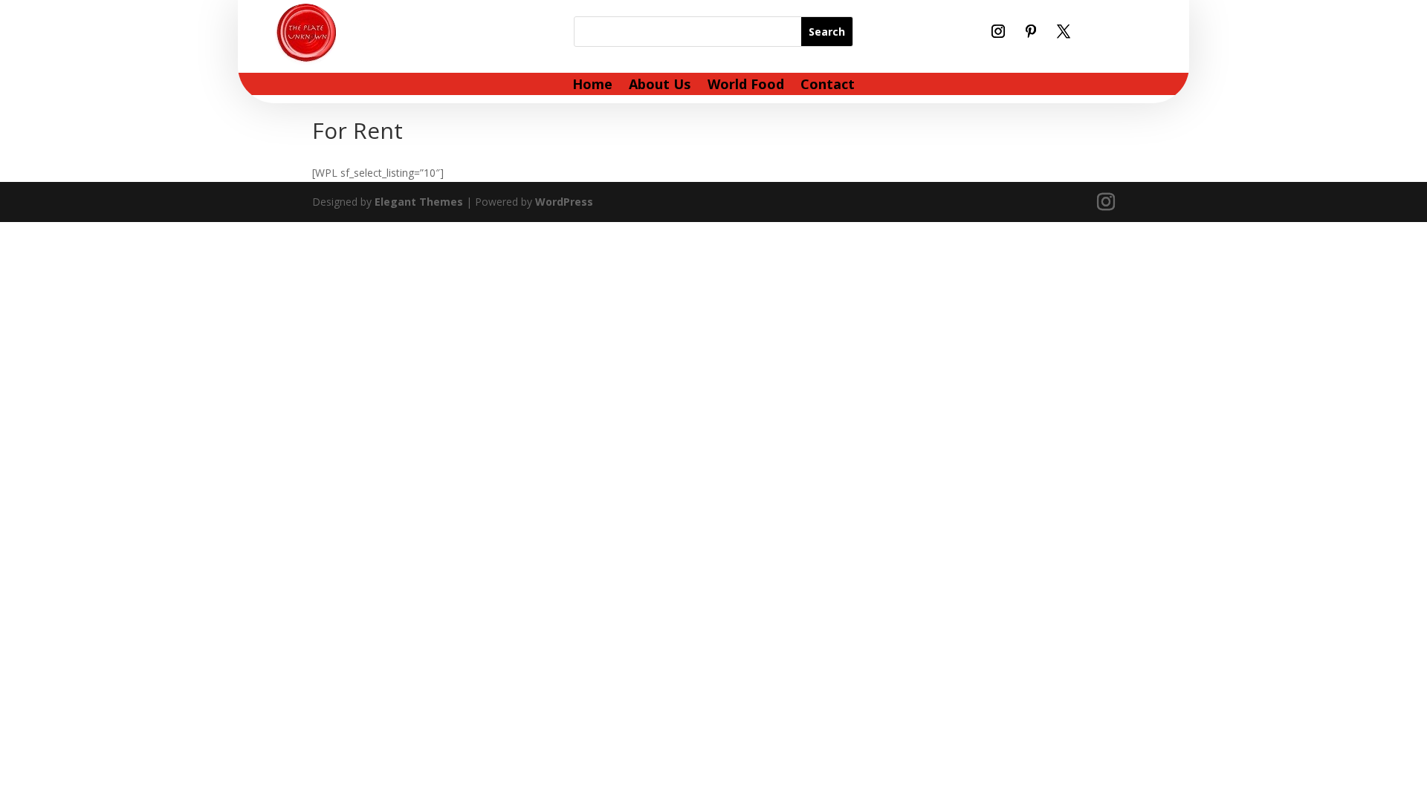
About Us (660, 86)
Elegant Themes (419, 202)
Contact (827, 86)
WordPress (564, 202)
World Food (746, 86)
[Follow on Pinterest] (1030, 31)
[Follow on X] (1063, 31)
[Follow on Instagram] (998, 31)
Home (592, 86)
